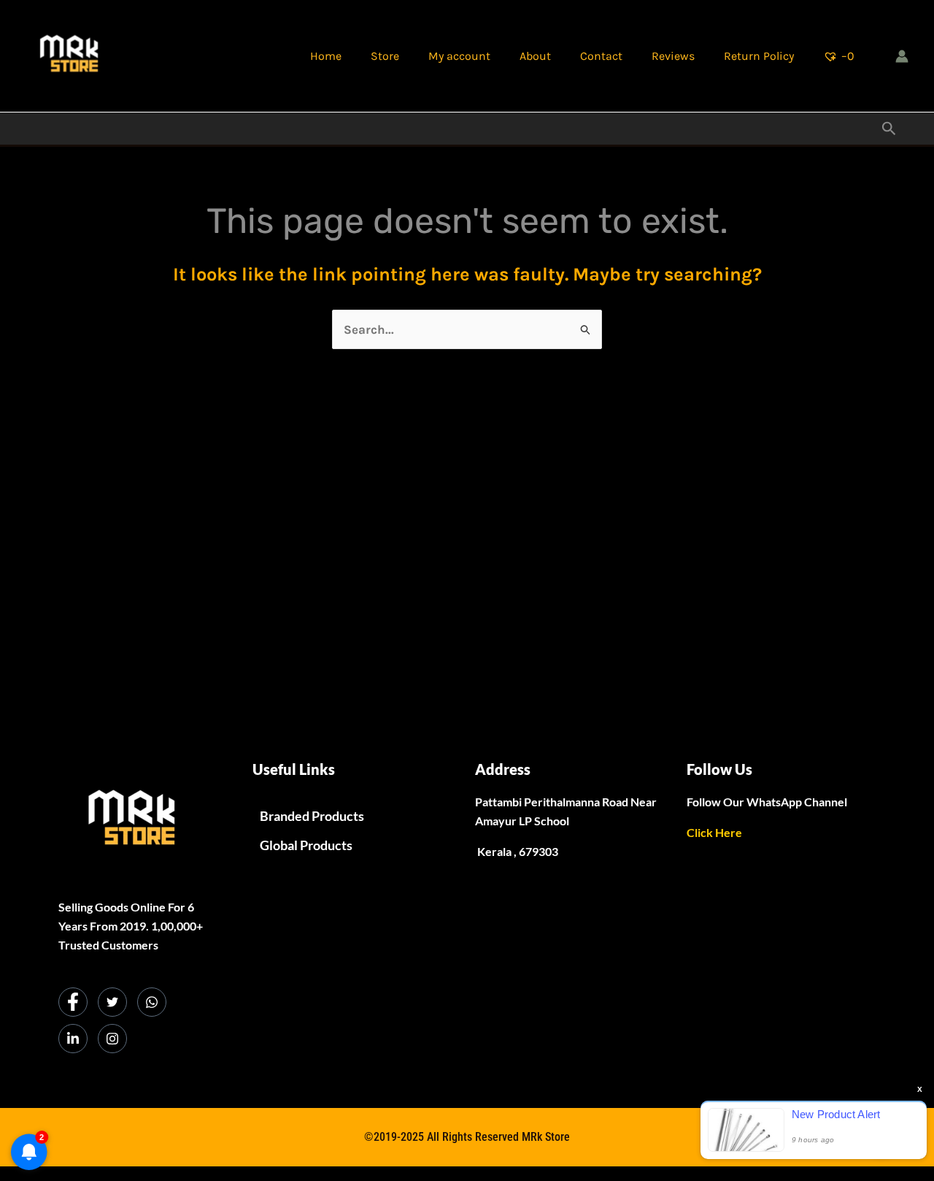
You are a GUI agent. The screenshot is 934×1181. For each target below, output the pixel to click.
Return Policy (759, 56)
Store (385, 56)
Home (325, 56)
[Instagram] (112, 1038)
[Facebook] (73, 1002)
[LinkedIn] (73, 1038)
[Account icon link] (901, 56)
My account (459, 56)
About (535, 56)
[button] (889, 128)
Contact (601, 56)
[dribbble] (151, 1002)
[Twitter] (112, 1002)
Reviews (673, 56)
